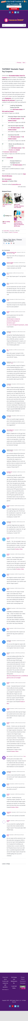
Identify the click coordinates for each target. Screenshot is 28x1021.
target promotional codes (11, 252)
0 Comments (15, 232)
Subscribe (4, 181)
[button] (14, 5)
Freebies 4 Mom (19, 549)
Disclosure (22, 981)
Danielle (8, 820)
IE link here (6, 151)
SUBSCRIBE (14, 8)
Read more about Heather (5, 979)
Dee (7, 349)
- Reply (13, 253)
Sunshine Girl (9, 471)
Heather (8, 311)
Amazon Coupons (10, 262)
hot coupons (8, 179)
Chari (8, 628)
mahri (8, 834)
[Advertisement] (14, 43)
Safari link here (13, 151)
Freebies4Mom (6, 230)
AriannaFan (9, 812)
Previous (19, 62)
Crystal (8, 505)
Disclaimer (22, 983)
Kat (7, 756)
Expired (10, 232)
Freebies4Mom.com (16, 184)
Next (24, 62)
